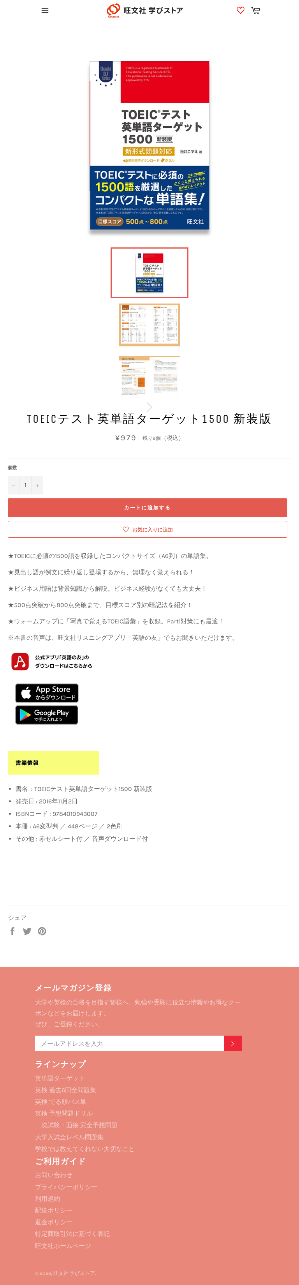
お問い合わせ (53, 1175)
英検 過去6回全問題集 (65, 1090)
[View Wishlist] (241, 12)
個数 (12, 467)
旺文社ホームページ (63, 1246)
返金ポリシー (53, 1222)
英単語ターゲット (60, 1078)
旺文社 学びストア (74, 1273)
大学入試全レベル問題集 (69, 1137)
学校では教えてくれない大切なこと (85, 1149)
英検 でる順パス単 (60, 1101)
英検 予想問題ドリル (64, 1113)
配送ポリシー (53, 1210)
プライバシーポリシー (66, 1187)
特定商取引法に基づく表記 (72, 1233)
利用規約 (47, 1198)
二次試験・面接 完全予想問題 (76, 1125)
